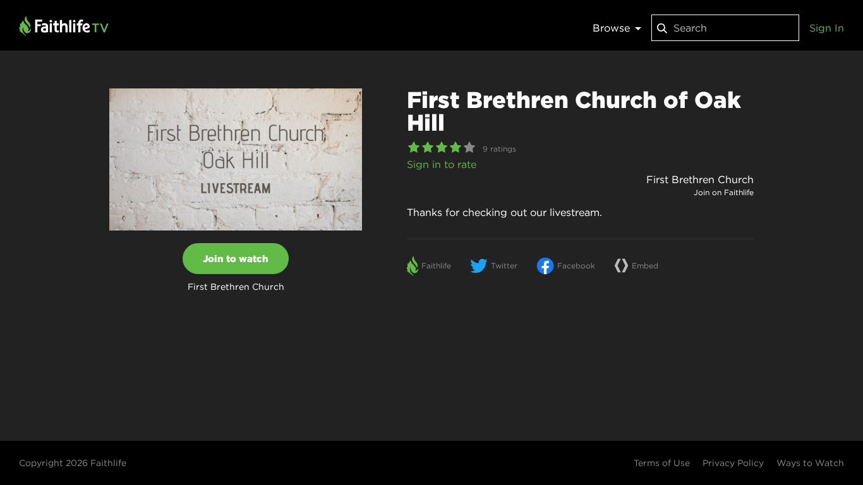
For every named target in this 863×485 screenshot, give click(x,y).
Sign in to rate (441, 164)
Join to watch (236, 259)
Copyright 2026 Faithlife (72, 463)
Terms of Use (662, 463)
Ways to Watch (810, 463)
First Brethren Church (700, 179)
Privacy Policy (733, 463)
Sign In (826, 27)
